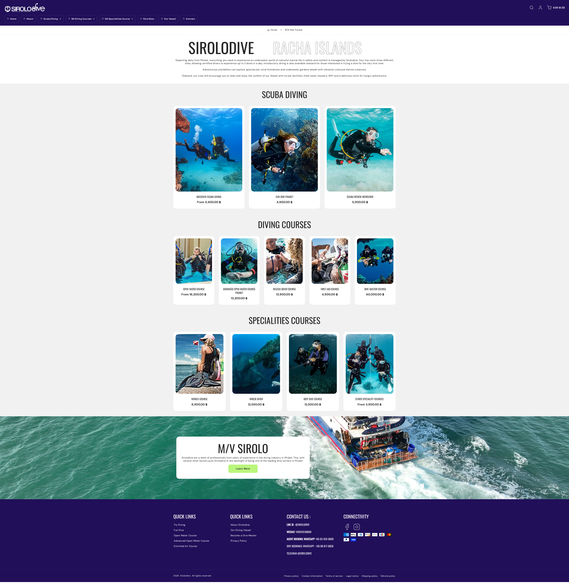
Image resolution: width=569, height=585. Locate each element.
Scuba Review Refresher (341, 110)
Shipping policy (370, 576)
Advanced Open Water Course (191, 540)
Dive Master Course (368, 240)
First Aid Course (321, 240)
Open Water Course (187, 240)
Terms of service (334, 576)
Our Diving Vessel (241, 530)
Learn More (243, 468)
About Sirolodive (240, 524)
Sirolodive (185, 575)
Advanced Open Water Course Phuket (239, 242)
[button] (531, 7)
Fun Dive (179, 530)
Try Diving (179, 524)
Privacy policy (291, 576)
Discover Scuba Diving (189, 110)
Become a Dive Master (244, 535)
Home (273, 29)
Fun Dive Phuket (261, 110)
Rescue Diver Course (279, 240)
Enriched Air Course (185, 546)
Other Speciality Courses (360, 336)
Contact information (312, 576)
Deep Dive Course (299, 336)
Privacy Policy (239, 540)
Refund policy (388, 576)
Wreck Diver (240, 336)
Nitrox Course (184, 336)
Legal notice (352, 576)
